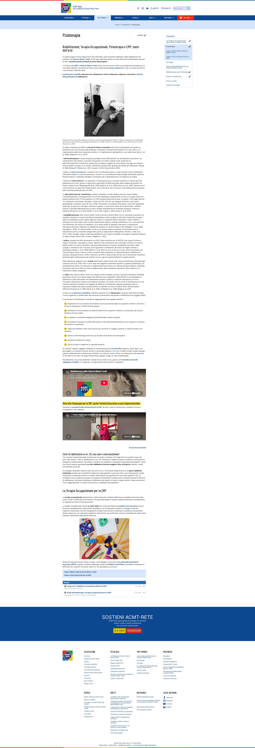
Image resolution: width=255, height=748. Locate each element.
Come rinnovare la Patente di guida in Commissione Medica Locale (148, 701)
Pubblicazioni (88, 716)
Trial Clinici (87, 714)
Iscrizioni (87, 656)
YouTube (169, 704)
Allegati (140, 35)
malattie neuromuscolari (128, 506)
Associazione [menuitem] (68, 18)
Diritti (113, 692)
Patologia (114, 651)
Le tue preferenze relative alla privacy (144, 745)
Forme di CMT (115, 666)
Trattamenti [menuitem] (101, 18)
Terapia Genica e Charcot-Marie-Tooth (95, 707)
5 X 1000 (120, 630)
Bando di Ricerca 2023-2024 (93, 697)
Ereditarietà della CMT (117, 668)
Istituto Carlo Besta (116, 564)
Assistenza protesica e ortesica (120, 714)
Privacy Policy (103, 745)
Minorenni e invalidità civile (119, 730)
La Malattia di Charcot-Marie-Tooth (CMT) (120, 656)
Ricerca (87, 692)
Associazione (89, 651)
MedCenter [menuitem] (118, 18)
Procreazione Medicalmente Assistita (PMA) (172, 672)
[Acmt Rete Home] (68, 660)
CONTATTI (156, 8)
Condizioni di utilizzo (124, 745)
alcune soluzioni (115, 68)
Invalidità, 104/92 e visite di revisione (119, 722)
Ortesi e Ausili (141, 670)
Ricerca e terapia (89, 699)
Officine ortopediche (170, 661)
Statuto (86, 661)
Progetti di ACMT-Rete (91, 659)
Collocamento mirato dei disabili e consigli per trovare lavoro (121, 708)
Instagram (169, 700)
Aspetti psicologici (143, 673)
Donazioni (87, 678)
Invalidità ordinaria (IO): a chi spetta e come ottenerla (119, 726)
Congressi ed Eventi (170, 678)
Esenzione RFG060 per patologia (121, 711)
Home (117, 25)
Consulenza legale (116, 733)
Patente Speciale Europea (145, 697)
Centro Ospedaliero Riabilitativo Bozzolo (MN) (173, 667)
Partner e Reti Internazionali (93, 672)
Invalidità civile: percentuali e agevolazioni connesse (119, 697)
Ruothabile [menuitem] (168, 18)
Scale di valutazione (117, 678)
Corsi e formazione (169, 676)
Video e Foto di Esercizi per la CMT (177, 57)
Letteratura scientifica (117, 671)
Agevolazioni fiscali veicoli (145, 707)
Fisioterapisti (167, 659)
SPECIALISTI (167, 8)
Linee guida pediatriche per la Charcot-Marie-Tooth (146, 656)
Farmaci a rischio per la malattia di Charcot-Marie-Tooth (121, 675)
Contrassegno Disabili (144, 710)
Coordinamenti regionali (92, 670)
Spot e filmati (88, 681)
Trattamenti (125, 25)
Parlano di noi (88, 683)
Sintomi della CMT (116, 660)
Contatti (86, 675)
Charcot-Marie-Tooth (81, 59)
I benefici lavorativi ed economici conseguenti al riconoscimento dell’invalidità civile (121, 702)
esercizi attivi (116, 349)
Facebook (169, 697)
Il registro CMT (89, 711)
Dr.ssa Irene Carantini (137, 448)
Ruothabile (141, 692)
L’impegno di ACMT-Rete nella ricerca (94, 703)
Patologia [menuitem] (85, 18)
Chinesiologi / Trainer (170, 664)
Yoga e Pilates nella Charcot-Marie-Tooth (177, 51)
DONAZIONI (134, 630)
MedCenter (167, 651)
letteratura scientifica (73, 74)
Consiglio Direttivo (90, 667)
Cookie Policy (113, 745)
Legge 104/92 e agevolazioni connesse (120, 717)
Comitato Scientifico (91, 664)
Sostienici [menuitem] (186, 18)
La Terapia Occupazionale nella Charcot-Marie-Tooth (147, 666)
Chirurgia (140, 663)
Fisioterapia (140, 660)
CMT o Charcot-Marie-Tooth (86, 66)
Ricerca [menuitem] (135, 18)
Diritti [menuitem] (151, 18)
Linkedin (169, 707)
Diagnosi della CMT (116, 663)
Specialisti (166, 656)
